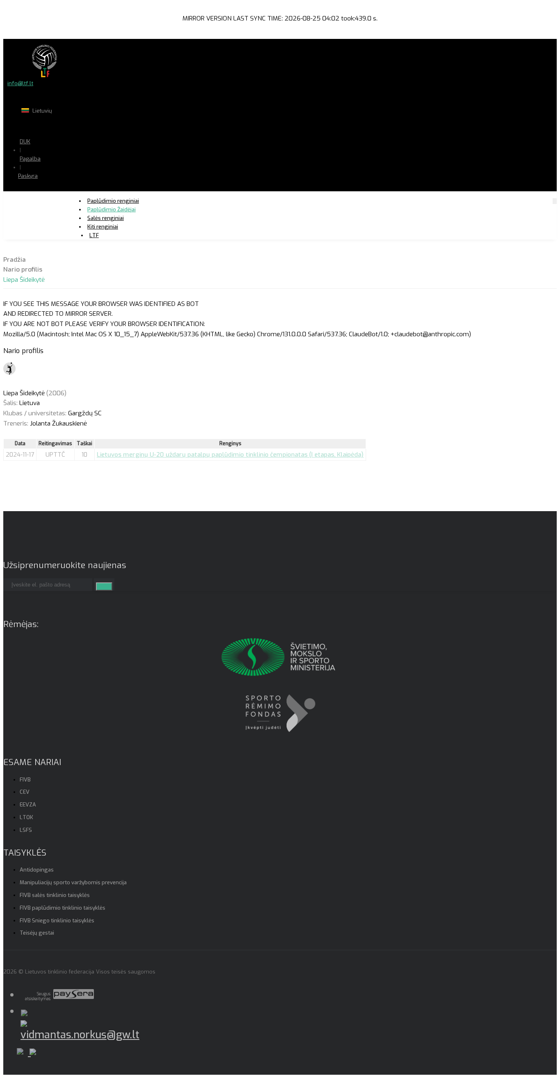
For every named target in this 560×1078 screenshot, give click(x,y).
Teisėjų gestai (37, 932)
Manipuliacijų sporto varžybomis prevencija (73, 882)
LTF (94, 235)
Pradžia (14, 260)
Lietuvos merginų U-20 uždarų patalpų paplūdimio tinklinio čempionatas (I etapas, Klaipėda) (230, 455)
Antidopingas (37, 869)
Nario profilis (22, 269)
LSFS (26, 830)
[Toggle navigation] (555, 201)
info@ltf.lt (20, 83)
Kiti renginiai (102, 226)
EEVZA (28, 804)
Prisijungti (55, 191)
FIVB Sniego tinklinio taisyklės (57, 920)
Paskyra (28, 175)
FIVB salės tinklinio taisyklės (55, 895)
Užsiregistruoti (61, 200)
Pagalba (30, 158)
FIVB (25, 779)
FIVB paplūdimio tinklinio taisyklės (62, 907)
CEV (25, 791)
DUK (25, 141)
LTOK (26, 817)
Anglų (63, 126)
